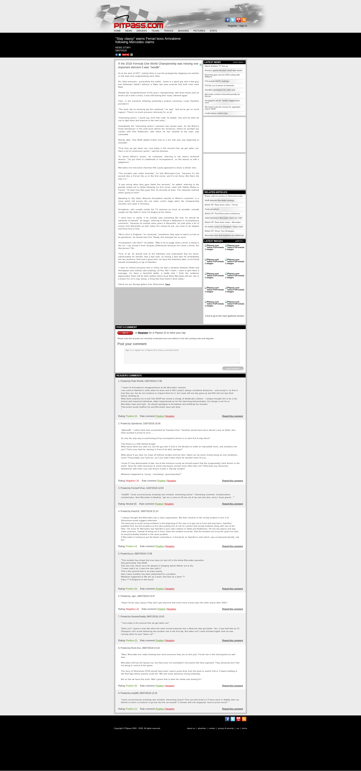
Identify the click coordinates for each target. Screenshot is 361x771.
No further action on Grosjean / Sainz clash (224, 226)
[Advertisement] (180, 7)
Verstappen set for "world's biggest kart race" (222, 101)
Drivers (142, 30)
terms (244, 728)
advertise (202, 728)
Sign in (243, 25)
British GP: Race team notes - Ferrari (221, 205)
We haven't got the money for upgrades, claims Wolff (223, 108)
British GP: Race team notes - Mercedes (223, 222)
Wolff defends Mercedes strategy (219, 200)
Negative (169, 416)
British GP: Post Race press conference (222, 213)
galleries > (240, 241)
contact (212, 728)
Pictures (199, 30)
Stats (213, 30)
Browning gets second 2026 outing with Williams (222, 76)
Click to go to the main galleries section (224, 316)
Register (232, 25)
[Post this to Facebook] (116, 55)
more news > (239, 62)
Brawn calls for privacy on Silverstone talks (224, 196)
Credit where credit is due (216, 113)
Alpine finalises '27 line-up (216, 66)
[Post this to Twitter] (120, 55)
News (128, 30)
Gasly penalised (212, 209)
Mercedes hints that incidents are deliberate (224, 235)
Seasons (183, 30)
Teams (155, 30)
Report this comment (232, 416)
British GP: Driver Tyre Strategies (219, 231)
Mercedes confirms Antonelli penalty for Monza (222, 95)
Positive (160, 416)
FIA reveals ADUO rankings (217, 81)
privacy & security (226, 728)
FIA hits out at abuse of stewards (219, 85)
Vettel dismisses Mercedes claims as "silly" (224, 218)
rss (237, 728)
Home (117, 30)
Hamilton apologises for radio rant (220, 90)
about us (191, 728)
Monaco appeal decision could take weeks (223, 70)
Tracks (168, 30)
